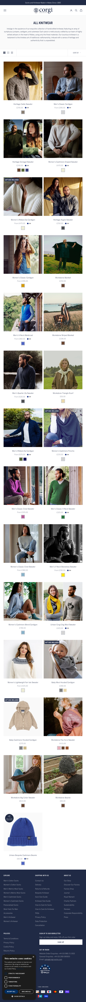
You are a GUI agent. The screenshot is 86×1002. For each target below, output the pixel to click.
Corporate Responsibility (73, 913)
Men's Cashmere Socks (12, 897)
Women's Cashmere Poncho (63, 451)
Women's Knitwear (11, 921)
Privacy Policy (40, 917)
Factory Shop (69, 889)
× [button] (33, 957)
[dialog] (19, 977)
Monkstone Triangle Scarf (63, 393)
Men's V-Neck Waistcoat (23, 335)
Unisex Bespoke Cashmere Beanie (23, 855)
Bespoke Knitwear (42, 893)
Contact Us (39, 880)
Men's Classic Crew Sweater (23, 508)
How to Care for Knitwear (44, 909)
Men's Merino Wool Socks (13, 889)
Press (66, 917)
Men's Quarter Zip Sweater (23, 393)
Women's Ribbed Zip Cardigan (23, 219)
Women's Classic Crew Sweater (23, 566)
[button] (60, 969)
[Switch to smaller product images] (8, 53)
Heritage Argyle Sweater (63, 219)
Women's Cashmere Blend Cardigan (23, 624)
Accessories (8, 913)
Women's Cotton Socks (12, 884)
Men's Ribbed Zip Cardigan (23, 451)
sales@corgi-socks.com (53, 959)
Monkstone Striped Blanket (63, 335)
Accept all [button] (11, 992)
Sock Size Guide (41, 897)
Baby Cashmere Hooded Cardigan (23, 740)
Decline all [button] (26, 992)
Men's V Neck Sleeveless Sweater (63, 566)
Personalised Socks (11, 905)
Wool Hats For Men (11, 909)
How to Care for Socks (43, 905)
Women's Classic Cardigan (23, 277)
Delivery (38, 884)
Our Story (67, 880)
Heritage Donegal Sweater (23, 162)
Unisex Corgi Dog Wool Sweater (63, 624)
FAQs (37, 913)
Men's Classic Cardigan (63, 104)
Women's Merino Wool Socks (14, 893)
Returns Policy (9, 950)
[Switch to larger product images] (4, 53)
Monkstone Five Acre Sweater (63, 740)
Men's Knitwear (9, 917)
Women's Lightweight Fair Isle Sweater (23, 682)
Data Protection (41, 921)
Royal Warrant (69, 897)
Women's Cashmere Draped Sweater (63, 162)
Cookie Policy (9, 946)
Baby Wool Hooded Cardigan (63, 682)
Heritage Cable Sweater (22, 104)
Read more (20, 969)
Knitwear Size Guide (43, 901)
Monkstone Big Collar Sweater (23, 797)
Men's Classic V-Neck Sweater (63, 508)
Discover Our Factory (72, 884)
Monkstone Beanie (63, 797)
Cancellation (40, 925)
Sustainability (69, 905)
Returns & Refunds (42, 889)
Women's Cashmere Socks (14, 901)
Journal (67, 893)
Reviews (67, 909)
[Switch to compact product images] (12, 53)
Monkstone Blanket (63, 277)
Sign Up (61, 942)
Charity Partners (70, 901)
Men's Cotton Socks (11, 880)
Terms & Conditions (11, 938)
